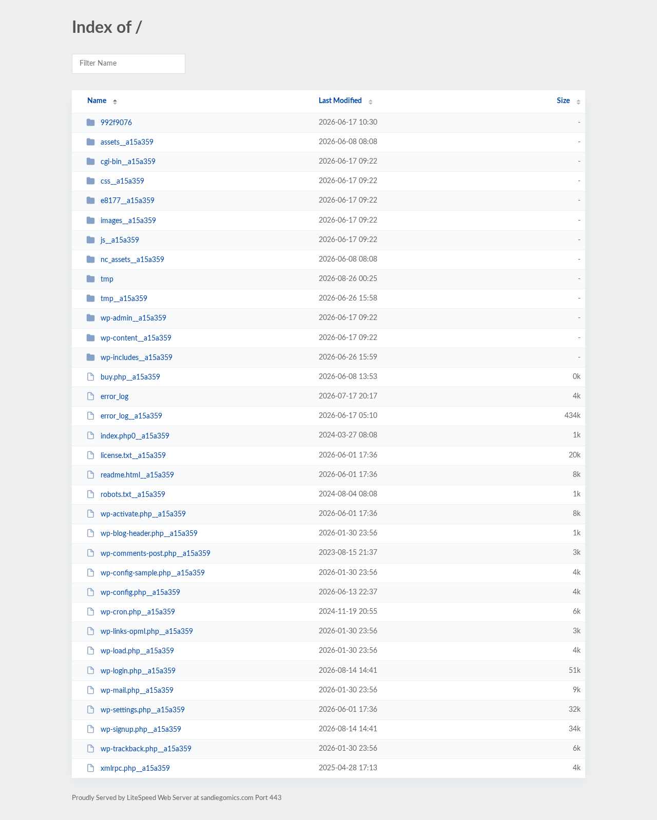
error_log (114, 397)
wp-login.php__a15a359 (138, 670)
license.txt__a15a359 (133, 455)
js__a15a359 (120, 240)
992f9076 (116, 123)
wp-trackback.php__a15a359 (146, 749)
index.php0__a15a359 (135, 435)
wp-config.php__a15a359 (140, 592)
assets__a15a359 (127, 142)
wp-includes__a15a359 (136, 358)
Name (96, 101)
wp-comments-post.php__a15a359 (155, 553)
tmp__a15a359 (124, 299)
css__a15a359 (122, 181)
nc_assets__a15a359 (132, 260)
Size (563, 101)
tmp (107, 279)
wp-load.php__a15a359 (137, 651)
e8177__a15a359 (127, 201)
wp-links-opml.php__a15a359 (147, 631)
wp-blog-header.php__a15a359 (149, 533)
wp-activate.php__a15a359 (143, 514)
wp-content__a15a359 (136, 338)
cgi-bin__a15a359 (128, 162)
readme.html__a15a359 (137, 475)
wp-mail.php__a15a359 (137, 690)
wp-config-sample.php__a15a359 (153, 573)
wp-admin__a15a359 (133, 318)
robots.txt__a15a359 (133, 494)
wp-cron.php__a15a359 (138, 612)
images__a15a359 (128, 221)
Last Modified (340, 101)
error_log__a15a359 (131, 416)
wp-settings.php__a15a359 (143, 710)
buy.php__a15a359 (130, 377)
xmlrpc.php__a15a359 (135, 768)
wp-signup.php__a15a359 (141, 729)
